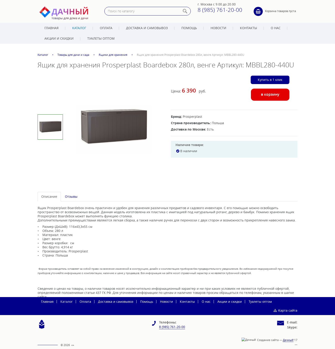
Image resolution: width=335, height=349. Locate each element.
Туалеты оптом (101, 38)
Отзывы (71, 196)
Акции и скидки (59, 38)
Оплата (106, 28)
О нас (276, 28)
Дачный (288, 340)
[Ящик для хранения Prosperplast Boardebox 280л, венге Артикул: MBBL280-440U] (113, 127)
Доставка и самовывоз (147, 28)
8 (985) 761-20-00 (220, 9)
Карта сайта (287, 310)
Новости (218, 28)
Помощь (189, 28)
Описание (49, 196)
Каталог (79, 28)
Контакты (248, 28)
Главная (51, 28)
